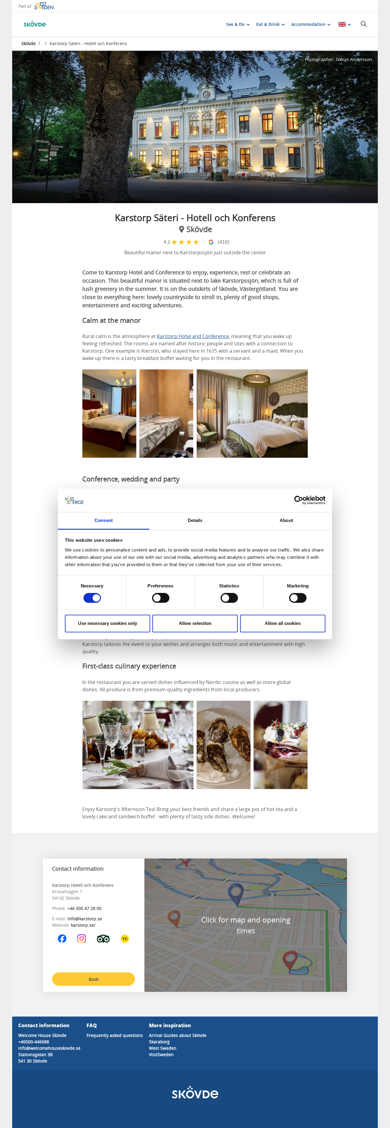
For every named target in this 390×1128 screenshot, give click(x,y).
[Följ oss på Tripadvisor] (103, 938)
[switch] (160, 598)
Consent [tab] (103, 520)
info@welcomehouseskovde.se (49, 1048)
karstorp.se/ (83, 925)
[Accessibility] (125, 938)
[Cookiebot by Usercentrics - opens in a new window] (298, 500)
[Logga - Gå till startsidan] (42, 24)
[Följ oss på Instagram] (81, 938)
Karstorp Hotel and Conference (193, 336)
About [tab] (286, 520)
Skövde (28, 43)
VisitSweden (161, 1054)
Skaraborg (159, 1042)
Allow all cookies (283, 623)
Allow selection (195, 623)
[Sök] (364, 24)
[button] (195, 127)
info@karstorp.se (84, 919)
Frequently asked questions (115, 1035)
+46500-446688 (33, 1042)
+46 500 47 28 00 (84, 908)
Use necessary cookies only (107, 623)
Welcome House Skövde (42, 1035)
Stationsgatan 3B (35, 1054)
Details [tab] (195, 520)
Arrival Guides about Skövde (178, 1035)
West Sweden (162, 1048)
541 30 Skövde (32, 1061)
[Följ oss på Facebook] (62, 938)
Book (93, 979)
